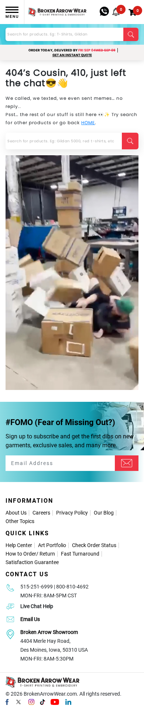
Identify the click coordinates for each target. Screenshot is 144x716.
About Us (16, 513)
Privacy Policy (72, 513)
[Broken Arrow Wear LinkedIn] (68, 702)
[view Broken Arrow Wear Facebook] (7, 702)
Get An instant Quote (72, 55)
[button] (116, 12)
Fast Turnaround (80, 554)
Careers (41, 513)
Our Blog (104, 513)
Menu (12, 16)
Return (47, 554)
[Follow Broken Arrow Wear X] (18, 702)
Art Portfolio (52, 545)
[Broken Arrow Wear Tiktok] (42, 702)
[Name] (126, 463)
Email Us (30, 619)
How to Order (21, 554)
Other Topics (20, 521)
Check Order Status (94, 545)
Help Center (19, 545)
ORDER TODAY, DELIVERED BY (72, 50)
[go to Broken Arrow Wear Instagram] (31, 702)
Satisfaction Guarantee (32, 562)
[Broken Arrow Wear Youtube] (55, 702)
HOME (88, 122)
